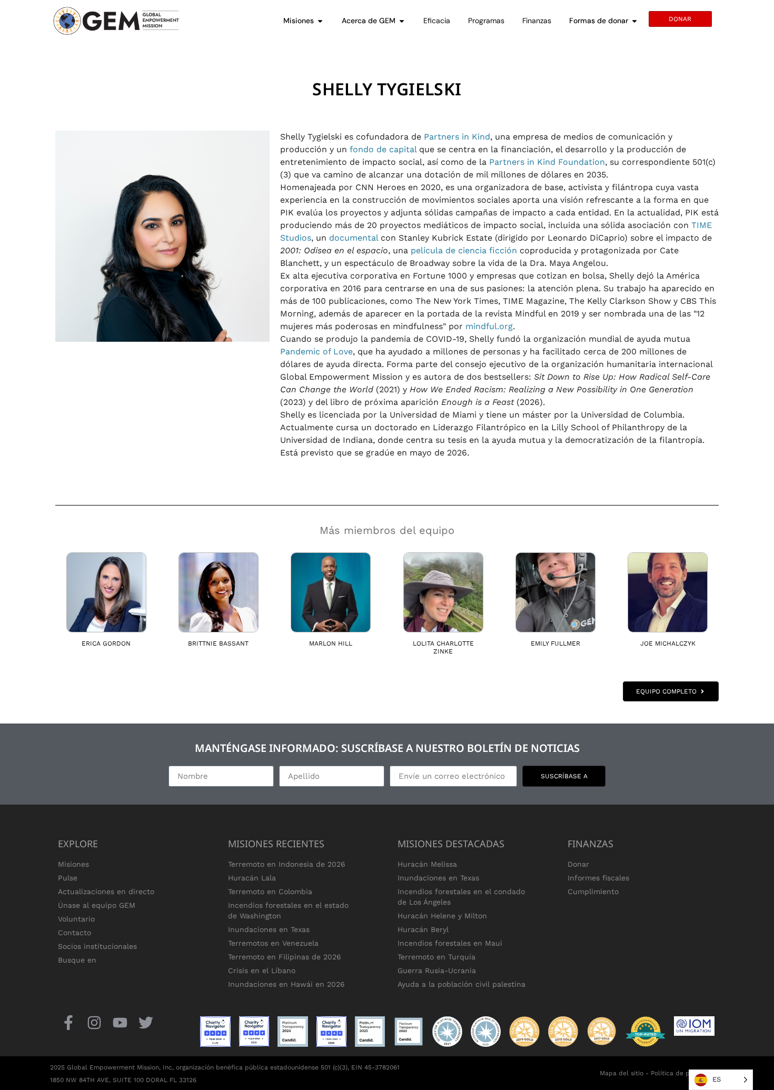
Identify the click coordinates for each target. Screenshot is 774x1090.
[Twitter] (146, 1022)
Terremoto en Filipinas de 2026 (284, 957)
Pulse (67, 878)
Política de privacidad (684, 1073)
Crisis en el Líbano (261, 970)
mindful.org (489, 326)
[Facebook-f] (68, 1022)
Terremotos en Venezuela (273, 943)
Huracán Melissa (427, 864)
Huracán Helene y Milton (442, 915)
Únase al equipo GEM (96, 905)
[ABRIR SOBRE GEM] (401, 20)
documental (353, 238)
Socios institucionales (97, 946)
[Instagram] (94, 1022)
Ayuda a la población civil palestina (461, 984)
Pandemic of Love (316, 351)
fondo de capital (383, 149)
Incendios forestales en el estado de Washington (288, 910)
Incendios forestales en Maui (450, 943)
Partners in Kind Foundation (547, 162)
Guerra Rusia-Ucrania (437, 970)
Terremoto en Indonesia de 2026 (286, 864)
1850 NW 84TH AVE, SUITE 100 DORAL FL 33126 (123, 1080)
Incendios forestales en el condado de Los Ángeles (461, 896)
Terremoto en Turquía (436, 957)
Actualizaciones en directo (106, 891)
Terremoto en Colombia (270, 891)
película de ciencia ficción (464, 250)
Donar (578, 864)
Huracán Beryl (423, 929)
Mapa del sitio (621, 1073)
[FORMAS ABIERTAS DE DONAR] (634, 20)
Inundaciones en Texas (269, 929)
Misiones (73, 864)
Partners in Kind (457, 137)
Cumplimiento (593, 891)
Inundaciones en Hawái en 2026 (286, 984)
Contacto (74, 932)
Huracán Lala (252, 878)
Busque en (77, 960)
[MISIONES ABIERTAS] (320, 20)
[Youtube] (120, 1022)
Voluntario (76, 919)
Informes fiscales (598, 878)
